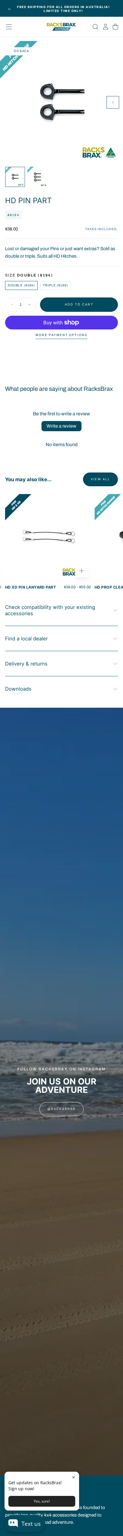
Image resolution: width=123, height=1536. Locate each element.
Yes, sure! (42, 1501)
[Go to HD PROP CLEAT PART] (48, 537)
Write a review (61, 426)
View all (100, 479)
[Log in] (105, 27)
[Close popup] (73, 1477)
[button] (9, 27)
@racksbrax (61, 1109)
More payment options (61, 335)
